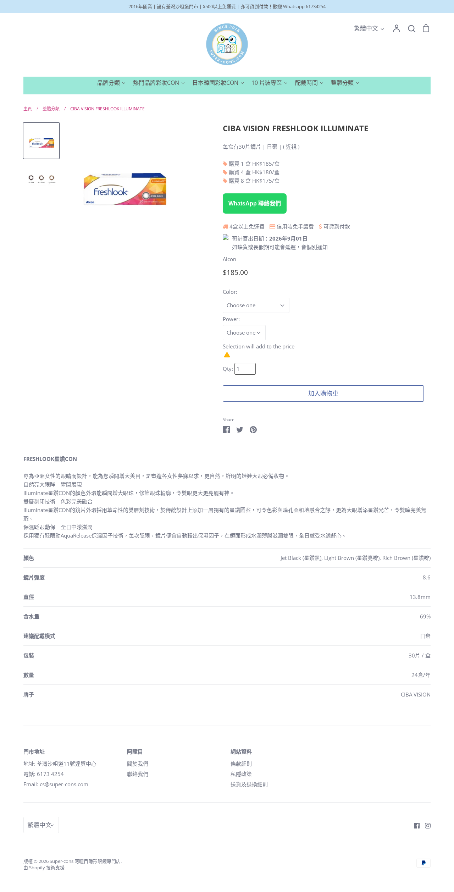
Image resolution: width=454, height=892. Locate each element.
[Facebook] (414, 824)
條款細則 (241, 763)
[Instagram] (425, 824)
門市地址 (34, 751)
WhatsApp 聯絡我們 (254, 203)
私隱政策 (241, 773)
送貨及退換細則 (249, 784)
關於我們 (137, 763)
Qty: (228, 368)
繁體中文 (366, 28)
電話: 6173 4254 (43, 773)
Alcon (229, 259)
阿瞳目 (135, 751)
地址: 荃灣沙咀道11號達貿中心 (59, 763)
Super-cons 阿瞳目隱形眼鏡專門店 (85, 861)
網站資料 (241, 751)
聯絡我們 (137, 773)
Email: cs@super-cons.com (55, 784)
